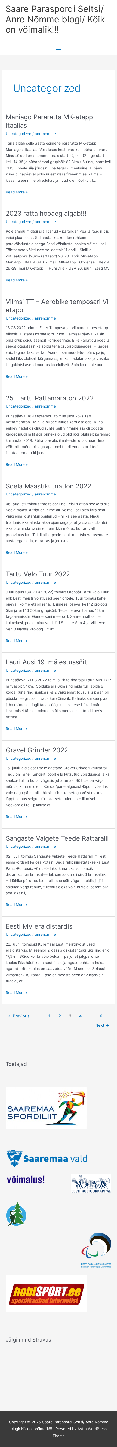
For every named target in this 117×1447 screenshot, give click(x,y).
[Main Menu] (58, 48)
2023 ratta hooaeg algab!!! (46, 213)
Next (102, 1025)
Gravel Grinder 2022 (37, 750)
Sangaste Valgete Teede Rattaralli (57, 838)
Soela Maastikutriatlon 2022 (48, 486)
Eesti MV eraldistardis (39, 926)
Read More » (17, 191)
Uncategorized (18, 134)
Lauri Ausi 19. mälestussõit (46, 662)
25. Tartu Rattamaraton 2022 (50, 398)
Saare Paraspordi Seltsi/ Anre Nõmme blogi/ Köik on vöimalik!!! (55, 19)
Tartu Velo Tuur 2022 (38, 574)
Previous (19, 1016)
